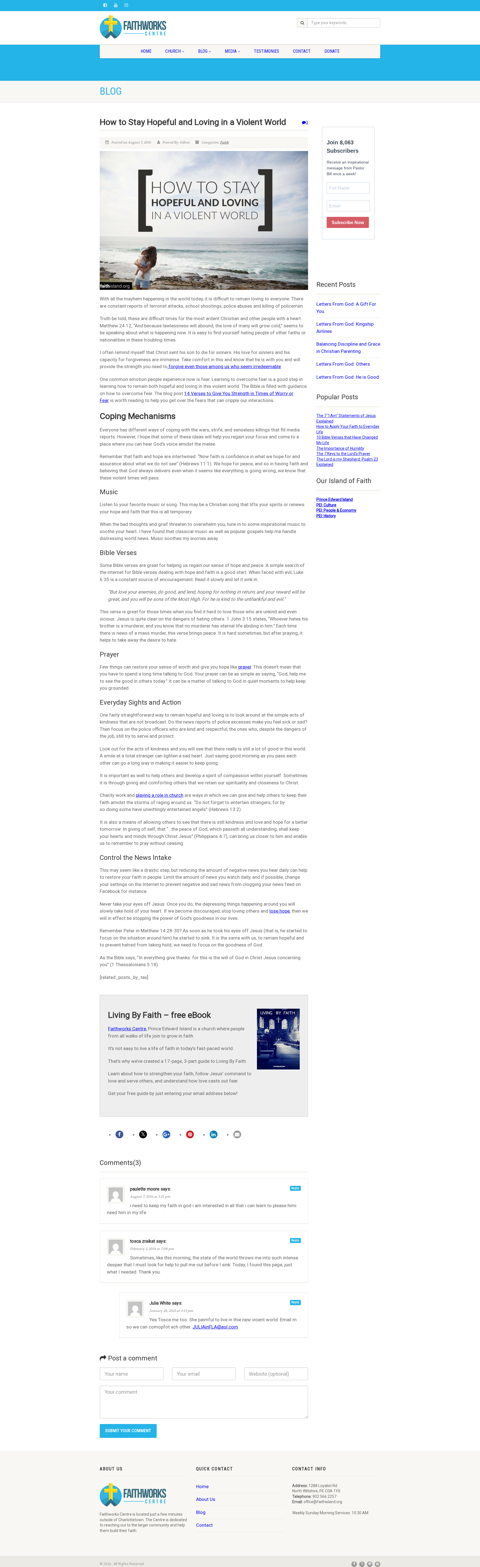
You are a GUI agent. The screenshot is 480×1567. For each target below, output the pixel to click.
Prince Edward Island (334, 499)
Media (231, 51)
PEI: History (326, 516)
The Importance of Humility (340, 448)
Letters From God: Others (343, 364)
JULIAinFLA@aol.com (215, 1327)
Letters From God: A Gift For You (346, 307)
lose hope (279, 911)
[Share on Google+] (166, 1134)
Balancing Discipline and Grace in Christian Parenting (348, 347)
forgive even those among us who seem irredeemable (224, 366)
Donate (331, 51)
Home (146, 51)
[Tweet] (143, 1134)
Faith (224, 142)
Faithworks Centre (127, 1028)
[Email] (237, 1134)
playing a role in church (159, 795)
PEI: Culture (326, 505)
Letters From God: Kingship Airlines (345, 327)
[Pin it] (190, 1134)
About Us (205, 1499)
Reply (295, 1188)
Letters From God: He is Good (347, 377)
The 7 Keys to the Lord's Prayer (343, 453)
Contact (302, 51)
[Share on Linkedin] (214, 1134)
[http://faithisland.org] (144, 27)
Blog (203, 51)
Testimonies (266, 51)
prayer (244, 667)
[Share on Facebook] (119, 1134)
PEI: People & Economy (336, 510)
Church (173, 51)
